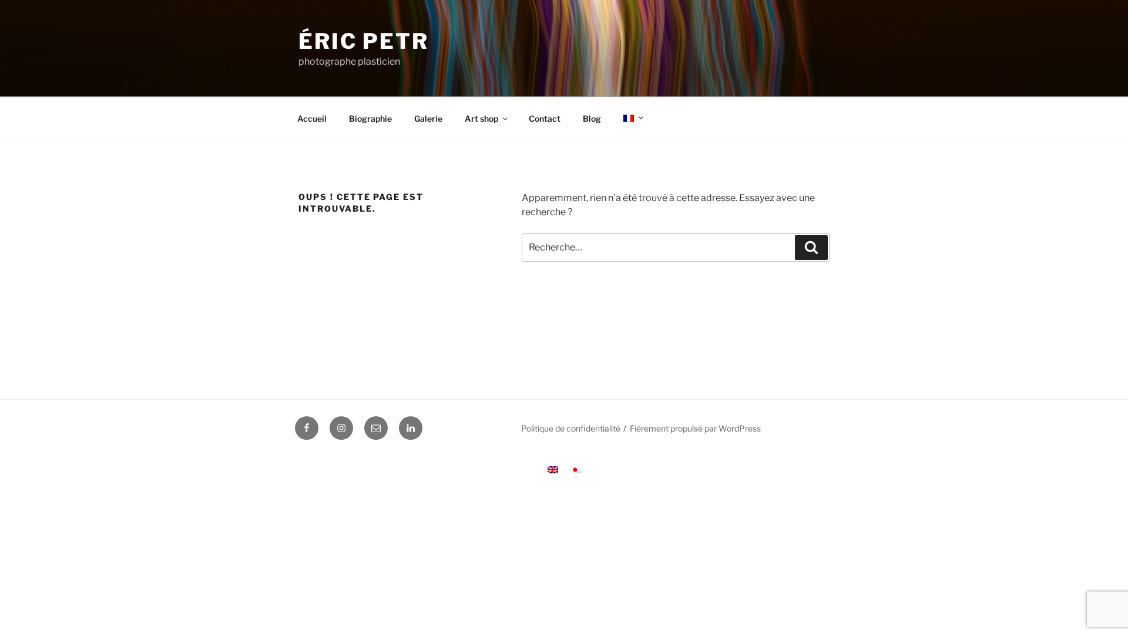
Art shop (481, 118)
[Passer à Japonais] (575, 469)
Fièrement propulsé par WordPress (695, 428)
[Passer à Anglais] (553, 469)
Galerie (428, 118)
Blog (592, 118)
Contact (544, 118)
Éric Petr (363, 41)
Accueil (312, 118)
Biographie (370, 118)
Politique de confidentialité (570, 428)
